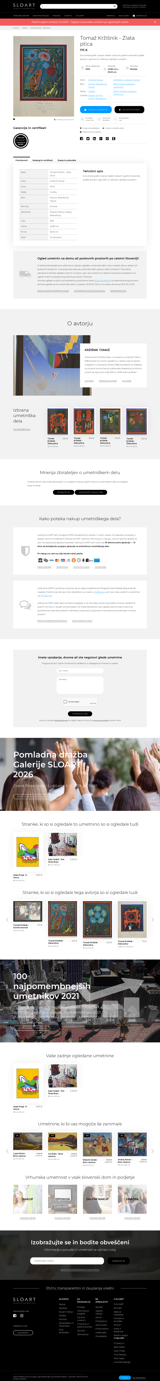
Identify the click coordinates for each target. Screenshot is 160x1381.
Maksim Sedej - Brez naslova (97, 1144)
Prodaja (56, 16)
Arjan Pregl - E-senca (27, 852)
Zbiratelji (110, 16)
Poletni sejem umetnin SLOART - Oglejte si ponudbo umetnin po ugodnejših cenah (80, 22)
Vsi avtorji (126, 381)
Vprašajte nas (80, 714)
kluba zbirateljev (102, 280)
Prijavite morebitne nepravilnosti (52, 621)
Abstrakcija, (101, 84)
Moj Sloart (124, 16)
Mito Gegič (119, 1358)
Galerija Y (23, 1333)
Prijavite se (63, 492)
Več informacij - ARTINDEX (32, 1028)
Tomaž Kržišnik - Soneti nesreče (27, 911)
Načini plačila (62, 567)
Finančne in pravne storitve (84, 1325)
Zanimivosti (101, 1325)
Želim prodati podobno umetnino (125, 93)
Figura (91, 87)
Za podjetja (101, 1336)
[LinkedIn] (95, 138)
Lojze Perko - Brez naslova (27, 1141)
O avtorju (89, 381)
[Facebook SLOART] (14, 1315)
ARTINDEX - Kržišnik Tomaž (126, 80)
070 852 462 (46, 596)
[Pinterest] (107, 138)
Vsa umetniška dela (21, 429)
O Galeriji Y (119, 1343)
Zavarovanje (100, 567)
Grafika (91, 91)
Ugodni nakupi (99, 1312)
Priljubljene (101, 1321)
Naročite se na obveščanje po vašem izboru (80, 1270)
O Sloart (80, 16)
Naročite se (118, 1261)
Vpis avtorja (83, 1334)
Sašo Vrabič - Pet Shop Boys (62, 844)
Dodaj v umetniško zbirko (114, 128)
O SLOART (119, 1304)
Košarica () (141, 16)
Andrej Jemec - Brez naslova (132, 1144)
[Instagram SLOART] (21, 1315)
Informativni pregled (83, 1312)
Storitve (68, 16)
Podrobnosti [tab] (22, 160)
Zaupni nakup (66, 1312)
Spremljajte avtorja (108, 381)
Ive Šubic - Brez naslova (62, 1141)
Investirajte (100, 1332)
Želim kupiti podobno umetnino (124, 85)
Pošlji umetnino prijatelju (91, 132)
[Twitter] (88, 138)
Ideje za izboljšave (118, 1313)
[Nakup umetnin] (27, 1199)
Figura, (91, 98)
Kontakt (118, 1308)
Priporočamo (102, 1329)
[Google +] (101, 138)
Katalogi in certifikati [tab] (43, 160)
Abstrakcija (100, 98)
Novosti (99, 1307)
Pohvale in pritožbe (119, 1319)
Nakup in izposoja (41, 16)
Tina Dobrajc (120, 1354)
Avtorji (24, 28)
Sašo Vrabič (119, 1347)
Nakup (62, 1304)
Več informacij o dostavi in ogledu (89, 291)
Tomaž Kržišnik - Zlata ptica (58, 422)
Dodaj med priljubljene (91, 128)
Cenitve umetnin (81, 1318)
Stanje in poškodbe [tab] (67, 160)
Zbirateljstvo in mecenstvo (66, 1324)
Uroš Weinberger (122, 1362)
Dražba (62, 1315)
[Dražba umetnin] (132, 1199)
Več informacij (139, 1378)
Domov (16, 28)
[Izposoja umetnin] (62, 1199)
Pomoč (117, 1325)
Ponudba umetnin (21, 16)
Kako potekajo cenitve (82, 621)
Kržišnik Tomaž (95, 80)
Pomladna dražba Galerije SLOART (37, 797)
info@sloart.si (99, 592)
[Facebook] (82, 138)
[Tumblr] (114, 138)
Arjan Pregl (119, 1351)
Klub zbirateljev (64, 1331)
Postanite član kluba (91, 492)
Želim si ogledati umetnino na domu (53, 291)
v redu (125, 1378)
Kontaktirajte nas (118, 291)
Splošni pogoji (121, 1335)
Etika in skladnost (118, 1330)
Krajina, (91, 84)
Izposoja (63, 1308)
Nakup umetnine (44, 567)
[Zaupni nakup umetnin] (97, 1199)
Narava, (91, 95)
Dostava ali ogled (81, 567)
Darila (98, 1317)
